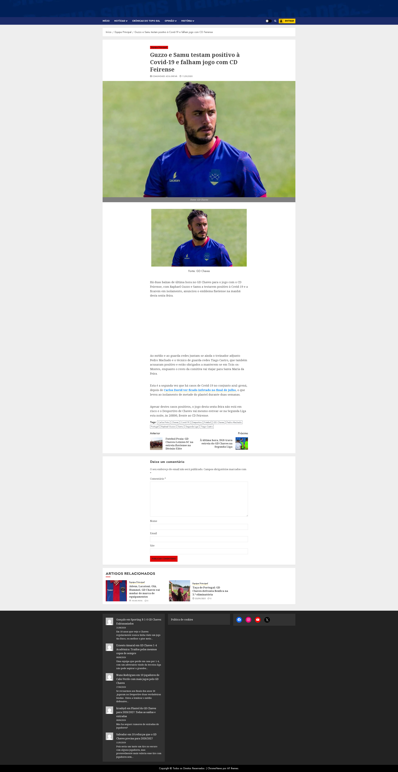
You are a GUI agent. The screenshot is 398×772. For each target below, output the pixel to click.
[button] (275, 21)
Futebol (207, 422)
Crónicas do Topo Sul (146, 20)
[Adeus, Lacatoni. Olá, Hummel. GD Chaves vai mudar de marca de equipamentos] (116, 590)
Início (106, 20)
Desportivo (197, 422)
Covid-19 (185, 422)
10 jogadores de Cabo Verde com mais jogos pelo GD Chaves (137, 679)
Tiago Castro (207, 426)
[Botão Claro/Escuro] (269, 21)
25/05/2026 (137, 601)
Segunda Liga (192, 426)
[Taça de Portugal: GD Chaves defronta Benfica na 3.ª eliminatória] (179, 590)
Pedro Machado (234, 422)
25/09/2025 (200, 598)
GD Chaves (218, 422)
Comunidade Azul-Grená (165, 76)
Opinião (169, 20)
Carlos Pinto (163, 422)
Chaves (175, 422)
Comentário (158, 478)
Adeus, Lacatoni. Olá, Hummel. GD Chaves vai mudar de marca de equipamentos (144, 591)
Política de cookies (182, 619)
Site (152, 545)
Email (153, 533)
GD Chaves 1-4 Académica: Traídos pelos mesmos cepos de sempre (136, 649)
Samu (180, 426)
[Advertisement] (199, 325)
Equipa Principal (159, 47)
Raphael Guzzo (168, 426)
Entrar (289, 20)
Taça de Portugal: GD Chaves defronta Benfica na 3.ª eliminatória (210, 591)
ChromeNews (215, 768)
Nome (153, 521)
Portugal (155, 426)
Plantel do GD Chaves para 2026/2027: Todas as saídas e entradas (136, 712)
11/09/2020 (187, 76)
